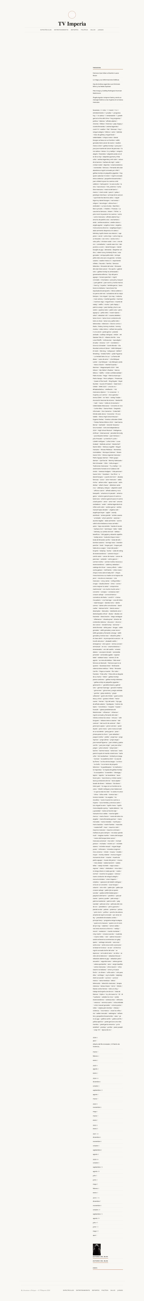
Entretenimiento (61, 30)
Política (84, 30)
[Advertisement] (72, 47)
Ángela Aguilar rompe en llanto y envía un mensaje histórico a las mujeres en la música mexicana (108, 99)
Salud (93, 30)
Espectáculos (46, 30)
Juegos (101, 30)
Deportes (75, 30)
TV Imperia (72, 23)
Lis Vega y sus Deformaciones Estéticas (106, 80)
